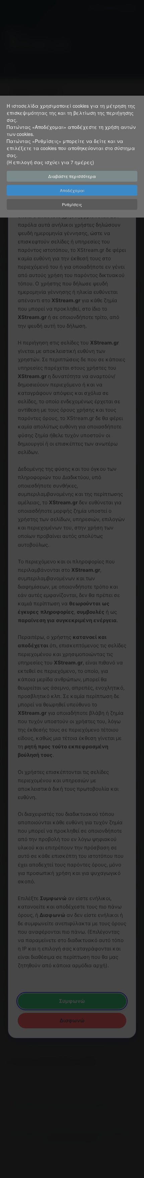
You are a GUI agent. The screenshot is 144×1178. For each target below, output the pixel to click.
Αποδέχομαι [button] (72, 190)
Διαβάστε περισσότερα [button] (72, 176)
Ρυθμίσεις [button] (72, 204)
